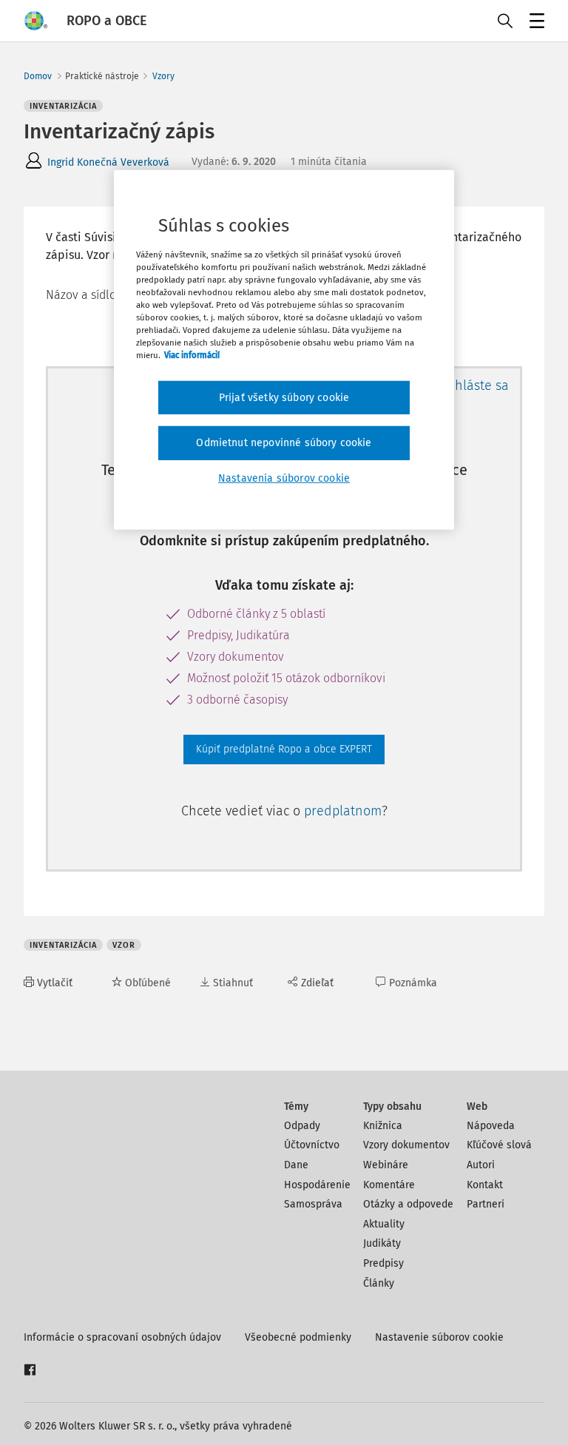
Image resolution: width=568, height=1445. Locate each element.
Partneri (485, 1204)
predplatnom (343, 811)
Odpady (302, 1125)
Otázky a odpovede (408, 1204)
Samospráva (313, 1204)
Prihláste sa (474, 385)
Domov (38, 76)
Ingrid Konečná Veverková (108, 162)
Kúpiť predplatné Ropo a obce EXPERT (284, 749)
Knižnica (382, 1125)
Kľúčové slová (499, 1145)
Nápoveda (491, 1125)
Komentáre (389, 1185)
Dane (296, 1165)
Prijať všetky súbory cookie (284, 397)
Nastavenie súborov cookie (439, 1337)
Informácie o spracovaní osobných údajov (122, 1337)
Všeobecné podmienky (298, 1337)
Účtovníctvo (311, 1145)
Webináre (385, 1165)
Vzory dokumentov (406, 1145)
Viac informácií (192, 355)
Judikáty (382, 1243)
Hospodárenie (317, 1185)
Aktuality (384, 1224)
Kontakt (485, 1185)
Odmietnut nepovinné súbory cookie (283, 443)
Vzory (163, 76)
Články (378, 1283)
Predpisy (383, 1263)
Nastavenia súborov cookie (284, 478)
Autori (481, 1165)
